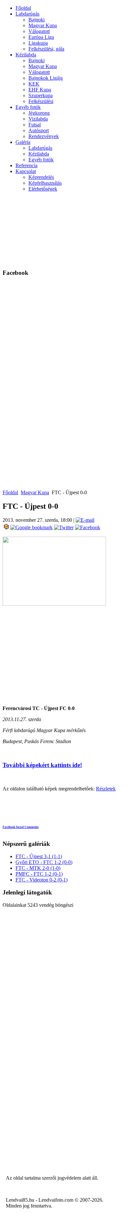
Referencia (26, 165)
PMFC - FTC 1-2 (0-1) (39, 874)
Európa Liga (41, 37)
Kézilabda (26, 54)
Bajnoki (36, 19)
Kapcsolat (26, 171)
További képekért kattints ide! (42, 765)
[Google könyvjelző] (31, 527)
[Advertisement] (92, 229)
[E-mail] (85, 520)
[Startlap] (6, 527)
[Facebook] (87, 527)
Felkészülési (40, 101)
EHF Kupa (39, 89)
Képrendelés (41, 177)
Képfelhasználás (45, 183)
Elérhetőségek (42, 189)
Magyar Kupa (42, 25)
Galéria (23, 142)
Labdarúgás (27, 14)
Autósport (38, 130)
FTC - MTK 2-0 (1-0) (38, 868)
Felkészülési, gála (46, 49)
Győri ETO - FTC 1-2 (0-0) (44, 862)
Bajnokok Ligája (45, 78)
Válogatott (39, 31)
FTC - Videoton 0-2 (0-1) (42, 879)
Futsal (34, 124)
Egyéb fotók (28, 107)
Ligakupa (38, 43)
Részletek (106, 788)
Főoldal (23, 8)
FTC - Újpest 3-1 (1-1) (39, 856)
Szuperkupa (40, 95)
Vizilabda (38, 119)
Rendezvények (43, 136)
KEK (33, 84)
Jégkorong (39, 113)
